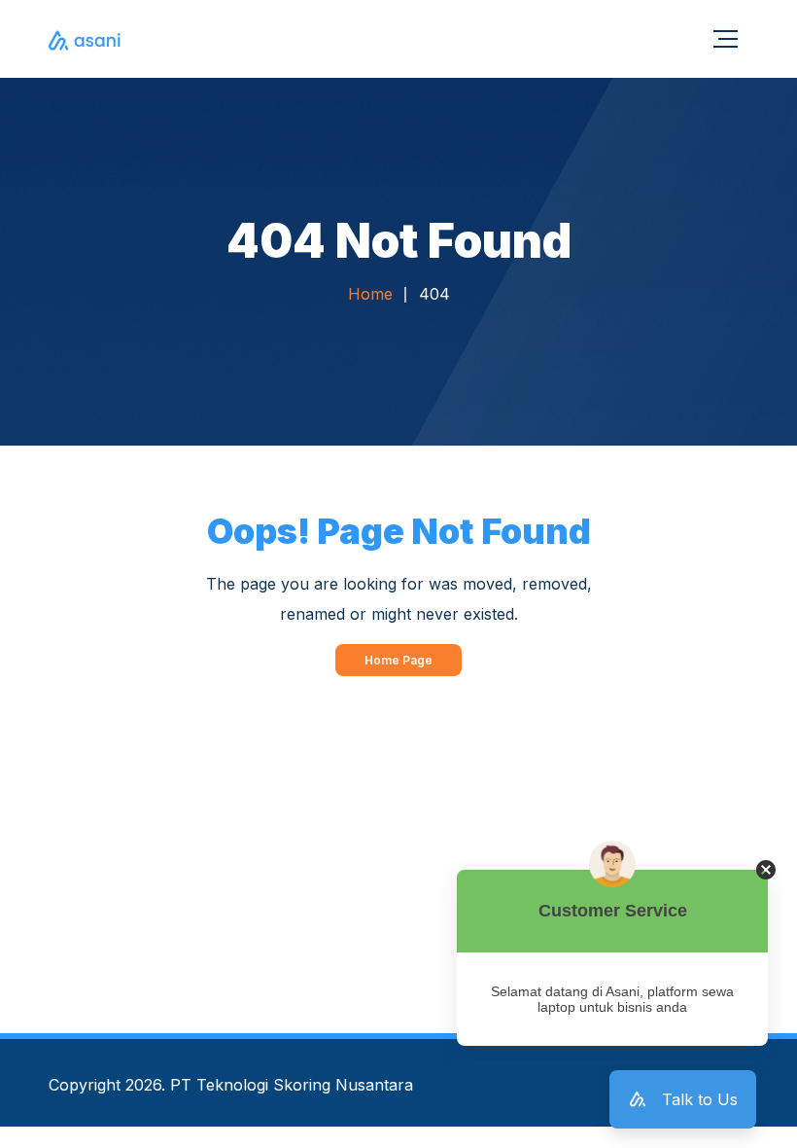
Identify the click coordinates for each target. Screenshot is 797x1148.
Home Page (398, 660)
